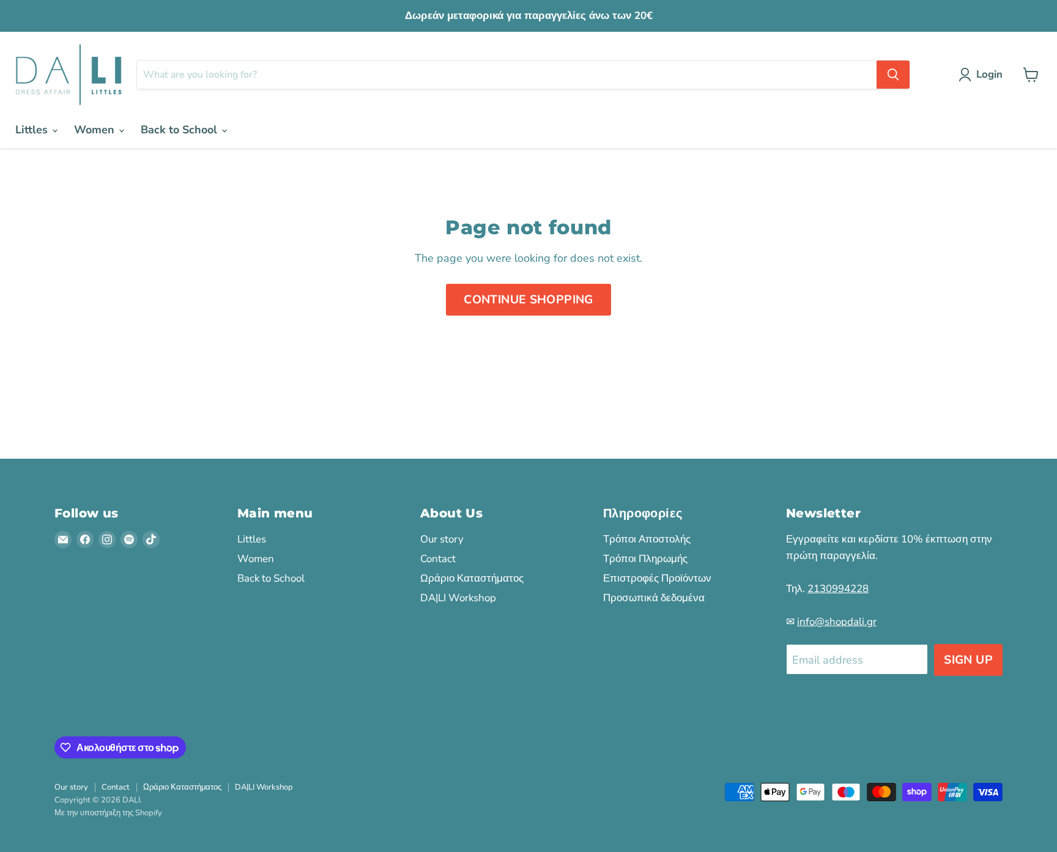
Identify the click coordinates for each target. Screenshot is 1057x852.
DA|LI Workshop (458, 598)
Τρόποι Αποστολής (647, 539)
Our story (442, 539)
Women (95, 129)
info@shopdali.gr (837, 622)
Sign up (968, 660)
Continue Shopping (528, 300)
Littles (33, 129)
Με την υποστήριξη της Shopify (108, 812)
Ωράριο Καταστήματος (472, 578)
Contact (438, 559)
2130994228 (838, 589)
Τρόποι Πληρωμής (645, 559)
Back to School (180, 129)
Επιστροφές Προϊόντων (657, 578)
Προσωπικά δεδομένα (654, 598)
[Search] (893, 75)
